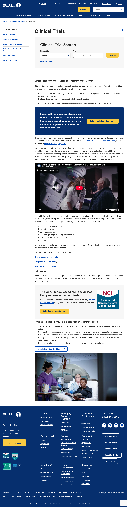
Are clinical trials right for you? (51, 349)
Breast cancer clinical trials (46, 257)
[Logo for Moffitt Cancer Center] (14, 415)
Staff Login (110, 461)
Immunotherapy (66, 426)
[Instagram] (116, 425)
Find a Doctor (85, 446)
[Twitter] (110, 425)
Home (5, 21)
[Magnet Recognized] (7, 466)
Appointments (86, 443)
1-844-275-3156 (110, 417)
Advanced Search (46, 62)
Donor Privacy (76, 492)
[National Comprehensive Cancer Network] (18, 466)
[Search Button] (122, 9)
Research (43, 480)
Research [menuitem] (80, 15)
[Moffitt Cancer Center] (12, 5)
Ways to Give (44, 444)
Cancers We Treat (87, 420)
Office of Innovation (67, 485)
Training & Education (46, 425)
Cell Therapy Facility (67, 481)
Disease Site (44, 51)
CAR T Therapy (66, 423)
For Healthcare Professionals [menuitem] (64, 15)
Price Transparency (66, 496)
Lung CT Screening (67, 449)
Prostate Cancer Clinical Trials (88, 504)
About (42, 469)
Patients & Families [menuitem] (44, 15)
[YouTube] (122, 425)
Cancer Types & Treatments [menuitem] (24, 15)
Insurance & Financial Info (89, 450)
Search (113, 55)
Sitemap (80, 496)
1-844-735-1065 (108, 141)
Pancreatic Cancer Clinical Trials (68, 504)
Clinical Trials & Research (17, 21)
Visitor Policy (30, 496)
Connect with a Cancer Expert (14, 443)
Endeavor (84, 472)
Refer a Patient (111, 448)
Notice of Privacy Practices (12, 496)
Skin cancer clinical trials (45, 266)
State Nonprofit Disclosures (57, 492)
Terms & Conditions (23, 492)
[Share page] (122, 30)
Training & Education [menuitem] (95, 15)
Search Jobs (44, 421)
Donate (85, 9)
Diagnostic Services (88, 427)
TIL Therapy (65, 430)
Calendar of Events (87, 469)
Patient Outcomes (46, 476)
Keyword (76, 51)
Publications (85, 484)
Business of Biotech (67, 477)
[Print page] (118, 30)
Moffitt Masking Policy (47, 496)
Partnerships (85, 480)
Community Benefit (46, 472)
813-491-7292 (92, 141)
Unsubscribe (39, 492)
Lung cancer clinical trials (45, 262)
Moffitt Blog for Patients (89, 454)
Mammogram (65, 452)
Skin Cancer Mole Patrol (69, 456)
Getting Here (111, 436)
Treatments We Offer (88, 431)
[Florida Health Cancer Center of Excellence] (15, 457)
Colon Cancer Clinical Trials (49, 504)
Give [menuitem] (108, 15)
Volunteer (43, 447)
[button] (44, 4)
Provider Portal (111, 455)
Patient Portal (111, 442)
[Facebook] (104, 425)
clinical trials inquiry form (55, 143)
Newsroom (85, 476)
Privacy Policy (7, 492)
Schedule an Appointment (54, 311)
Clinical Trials (85, 424)
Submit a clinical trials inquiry (103, 121)
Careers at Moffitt (46, 417)
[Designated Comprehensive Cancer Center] (6, 457)
